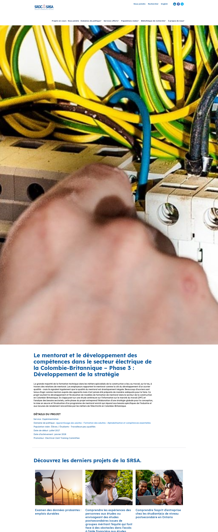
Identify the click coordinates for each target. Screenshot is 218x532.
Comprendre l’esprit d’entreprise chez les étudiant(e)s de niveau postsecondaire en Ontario (158, 513)
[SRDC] (44, 7)
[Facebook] (178, 4)
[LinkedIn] (174, 4)
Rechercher (153, 4)
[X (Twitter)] (182, 4)
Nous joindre (139, 4)
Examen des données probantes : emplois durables (58, 511)
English (164, 4)
